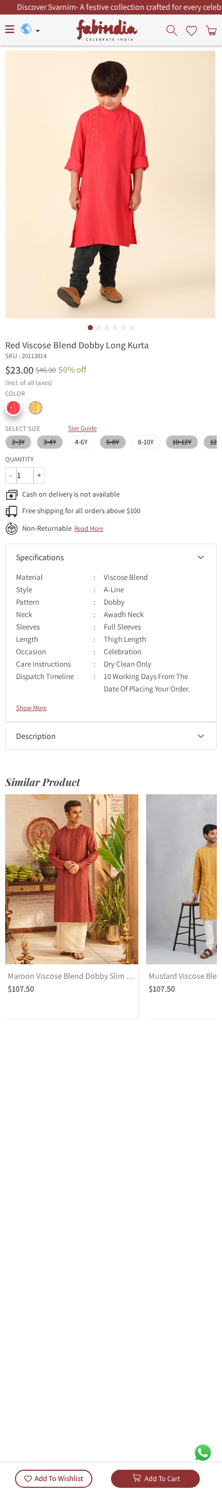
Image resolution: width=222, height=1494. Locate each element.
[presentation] (173, 30)
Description (36, 736)
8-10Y (146, 441)
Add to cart (162, 1478)
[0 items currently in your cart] (210, 30)
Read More (88, 528)
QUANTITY (19, 459)
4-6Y (81, 441)
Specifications (40, 557)
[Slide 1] (90, 327)
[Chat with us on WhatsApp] (203, 1452)
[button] (13, 407)
